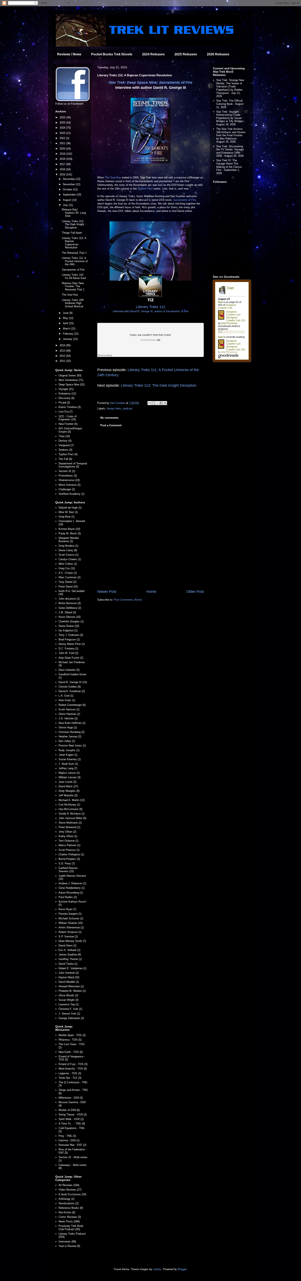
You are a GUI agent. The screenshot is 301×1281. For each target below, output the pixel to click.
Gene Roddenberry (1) (72, 887)
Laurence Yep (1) (69, 1004)
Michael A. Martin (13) (72, 800)
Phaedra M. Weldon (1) (72, 990)
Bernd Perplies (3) (69, 858)
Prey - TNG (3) (67, 1135)
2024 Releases (153, 54)
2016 (63, 169)
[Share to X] (157, 403)
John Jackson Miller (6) (72, 818)
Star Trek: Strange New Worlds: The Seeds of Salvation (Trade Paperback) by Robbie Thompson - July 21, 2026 (230, 88)
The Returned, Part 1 (74, 252)
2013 (63, 350)
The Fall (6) (65, 459)
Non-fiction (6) (67, 1212)
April (66, 323)
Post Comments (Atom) (128, 599)
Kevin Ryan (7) (67, 909)
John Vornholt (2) (69, 972)
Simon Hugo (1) (68, 727)
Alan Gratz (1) (67, 700)
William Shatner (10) (71, 922)
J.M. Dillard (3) (67, 612)
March (67, 328)
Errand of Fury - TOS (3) (73, 1064)
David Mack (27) (68, 786)
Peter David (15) (68, 586)
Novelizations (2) (68, 1203)
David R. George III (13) (73, 682)
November (69, 184)
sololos (157, 1269)
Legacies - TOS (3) (70, 1073)
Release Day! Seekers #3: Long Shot (74, 212)
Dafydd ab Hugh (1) (70, 507)
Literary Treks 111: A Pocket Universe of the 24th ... (75, 261)
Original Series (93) (70, 375)
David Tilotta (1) (68, 963)
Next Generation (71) (71, 380)
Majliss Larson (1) (69, 772)
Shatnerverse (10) (69, 480)
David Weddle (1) (69, 981)
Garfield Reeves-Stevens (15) (68, 869)
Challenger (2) (67, 489)
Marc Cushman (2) (69, 577)
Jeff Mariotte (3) (68, 795)
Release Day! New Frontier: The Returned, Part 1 (73, 286)
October (68, 189)
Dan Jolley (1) (67, 741)
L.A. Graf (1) (66, 695)
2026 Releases (218, 54)
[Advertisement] (150, 555)
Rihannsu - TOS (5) (70, 1039)
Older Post (195, 592)
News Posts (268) (69, 1221)
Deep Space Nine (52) (72, 384)
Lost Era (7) (65, 411)
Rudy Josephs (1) (69, 750)
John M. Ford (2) (68, 653)
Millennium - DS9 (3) (71, 1097)
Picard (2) (64, 402)
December (69, 179)
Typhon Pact (145, 188)
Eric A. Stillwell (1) (69, 950)
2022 (63, 138)
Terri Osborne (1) (68, 840)
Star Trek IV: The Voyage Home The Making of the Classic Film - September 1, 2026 (229, 167)
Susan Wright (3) (68, 999)
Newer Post (106, 592)
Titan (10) (64, 436)
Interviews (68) (67, 1241)
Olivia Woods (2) (68, 995)
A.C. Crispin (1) (68, 572)
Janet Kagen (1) (68, 754)
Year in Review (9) (69, 1246)
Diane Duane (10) (69, 625)
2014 (63, 345)
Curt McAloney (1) (69, 804)
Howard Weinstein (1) (71, 986)
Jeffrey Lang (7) (68, 768)
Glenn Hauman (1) (69, 713)
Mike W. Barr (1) (68, 512)
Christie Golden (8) (70, 686)
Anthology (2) (66, 1198)
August (67, 199)
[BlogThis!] (153, 403)
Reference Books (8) (71, 1207)
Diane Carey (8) (68, 550)
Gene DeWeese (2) (70, 607)
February (68, 333)
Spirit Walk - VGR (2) (71, 1119)
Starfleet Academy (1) (71, 493)
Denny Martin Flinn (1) (72, 644)
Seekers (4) (65, 449)
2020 (63, 148)
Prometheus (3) (68, 475)
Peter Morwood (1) (69, 827)
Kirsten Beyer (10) (69, 528)
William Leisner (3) (69, 777)
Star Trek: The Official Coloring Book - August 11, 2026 (229, 104)
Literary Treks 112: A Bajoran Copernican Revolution (74, 243)
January (68, 339)
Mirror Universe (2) (69, 484)
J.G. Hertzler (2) (68, 718)
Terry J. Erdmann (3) (71, 635)
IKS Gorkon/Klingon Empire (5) (70, 430)
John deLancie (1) (69, 598)
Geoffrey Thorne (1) (70, 959)
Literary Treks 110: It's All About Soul (74, 276)
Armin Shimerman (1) (71, 927)
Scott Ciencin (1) (68, 554)
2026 (63, 117)
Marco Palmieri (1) (69, 845)
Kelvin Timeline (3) (70, 407)
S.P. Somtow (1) (68, 936)
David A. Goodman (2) (72, 691)
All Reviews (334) (69, 1185)
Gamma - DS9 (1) (69, 1140)
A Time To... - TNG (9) (72, 1123)
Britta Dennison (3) (70, 603)
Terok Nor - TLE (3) (70, 1077)
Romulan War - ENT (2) (72, 1144)
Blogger (182, 1269)
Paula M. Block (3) (70, 533)
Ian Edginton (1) (68, 630)
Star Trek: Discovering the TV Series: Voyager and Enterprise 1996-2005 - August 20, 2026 (230, 151)
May (66, 318)
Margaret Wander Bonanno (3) (69, 539)
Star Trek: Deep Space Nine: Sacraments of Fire (150, 82)
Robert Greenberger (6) (72, 704)
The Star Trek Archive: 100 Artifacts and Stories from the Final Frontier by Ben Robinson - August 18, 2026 (231, 135)
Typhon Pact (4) (68, 454)
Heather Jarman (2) (70, 736)
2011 (63, 360)
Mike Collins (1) (68, 563)
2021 (63, 143)
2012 (63, 355)
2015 (63, 174)
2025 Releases (185, 54)
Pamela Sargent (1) (70, 913)
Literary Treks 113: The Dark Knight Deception (158, 385)
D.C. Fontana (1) (68, 648)
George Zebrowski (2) (71, 1018)
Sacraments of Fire (184, 199)
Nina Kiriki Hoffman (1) (72, 722)
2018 (63, 158)
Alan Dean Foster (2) (71, 657)
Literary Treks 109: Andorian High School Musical (73, 303)
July (66, 205)
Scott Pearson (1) (69, 849)
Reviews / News (69, 54)
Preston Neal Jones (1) (72, 745)
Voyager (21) (66, 389)
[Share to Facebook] (161, 403)
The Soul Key (113, 177)
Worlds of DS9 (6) (69, 1110)
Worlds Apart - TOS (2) (72, 1035)
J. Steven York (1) (69, 1013)
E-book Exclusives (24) (72, 1194)
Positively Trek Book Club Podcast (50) (71, 1227)
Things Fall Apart (72, 232)
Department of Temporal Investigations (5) (73, 465)
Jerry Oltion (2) (67, 831)
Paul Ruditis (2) (68, 897)
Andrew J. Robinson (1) (72, 883)
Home (151, 592)
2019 (63, 153)
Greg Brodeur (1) (68, 545)
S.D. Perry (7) (67, 863)
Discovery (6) (66, 398)
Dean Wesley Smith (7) (72, 941)
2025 (63, 122)
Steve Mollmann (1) (70, 822)
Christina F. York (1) (70, 1008)
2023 (63, 133)
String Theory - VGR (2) (73, 1114)
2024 (63, 127)
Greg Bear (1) (67, 516)
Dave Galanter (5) (69, 669)
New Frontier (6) (68, 423)
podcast (127, 408)
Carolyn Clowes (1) (70, 559)
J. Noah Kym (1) (68, 763)
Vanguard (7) (66, 445)
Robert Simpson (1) (70, 932)
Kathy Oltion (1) (68, 836)
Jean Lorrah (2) (67, 781)
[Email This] (149, 403)
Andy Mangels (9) (69, 790)
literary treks (114, 408)
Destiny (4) (65, 440)
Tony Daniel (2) (67, 581)
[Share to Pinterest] (165, 403)
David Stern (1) (67, 945)
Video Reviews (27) (70, 1189)
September (70, 194)
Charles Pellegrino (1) (71, 854)
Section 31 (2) (67, 471)
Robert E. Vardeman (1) (72, 968)
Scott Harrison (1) (69, 709)
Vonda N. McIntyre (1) (72, 813)
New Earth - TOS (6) (71, 1052)
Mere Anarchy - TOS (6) (73, 1068)
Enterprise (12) (67, 393)
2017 (63, 164)
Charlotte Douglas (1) (71, 621)
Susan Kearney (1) (70, 759)
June (66, 312)
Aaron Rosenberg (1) (71, 892)
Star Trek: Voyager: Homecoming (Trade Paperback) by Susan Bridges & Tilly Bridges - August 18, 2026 (230, 118)
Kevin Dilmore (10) (69, 616)
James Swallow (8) (70, 954)
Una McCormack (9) (70, 809)
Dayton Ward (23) (69, 977)
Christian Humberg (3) (71, 732)
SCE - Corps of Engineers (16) (68, 418)
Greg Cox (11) (67, 568)
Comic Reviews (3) (70, 1216)
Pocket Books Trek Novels (111, 54)
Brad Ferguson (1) (69, 639)
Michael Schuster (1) (71, 918)
